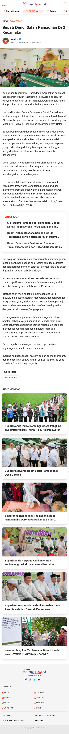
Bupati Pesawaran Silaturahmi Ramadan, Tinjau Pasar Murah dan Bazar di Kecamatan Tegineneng (33, 245)
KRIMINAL (7, 698)
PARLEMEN (39, 703)
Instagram (30, 684)
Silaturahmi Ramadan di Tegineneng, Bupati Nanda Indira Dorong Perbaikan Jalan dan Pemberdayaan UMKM (33, 225)
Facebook (25, 684)
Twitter (34, 684)
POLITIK (38, 708)
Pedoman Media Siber (44, 716)
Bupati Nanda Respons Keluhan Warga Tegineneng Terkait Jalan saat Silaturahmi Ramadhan (32, 235)
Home (5, 21)
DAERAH (6, 692)
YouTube (38, 684)
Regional (34, 11)
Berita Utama (12, 11)
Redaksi (6, 716)
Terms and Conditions (13, 721)
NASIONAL (7, 703)
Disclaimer (39, 721)
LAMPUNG (39, 698)
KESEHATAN (40, 692)
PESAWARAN (11, 378)
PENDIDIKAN (8, 708)
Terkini (53, 11)
